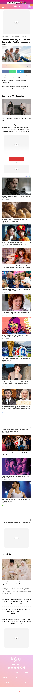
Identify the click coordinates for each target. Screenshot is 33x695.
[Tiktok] (18, 667)
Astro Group (27, 691)
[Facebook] (9, 667)
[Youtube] (21, 667)
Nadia (4, 44)
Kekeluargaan (15, 36)
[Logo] (16, 6)
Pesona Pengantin (6, 36)
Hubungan (23, 36)
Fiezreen (4, 586)
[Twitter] (15, 667)
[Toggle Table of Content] (27, 66)
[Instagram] (12, 667)
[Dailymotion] (24, 667)
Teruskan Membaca (16, 159)
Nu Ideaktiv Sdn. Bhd (15, 691)
